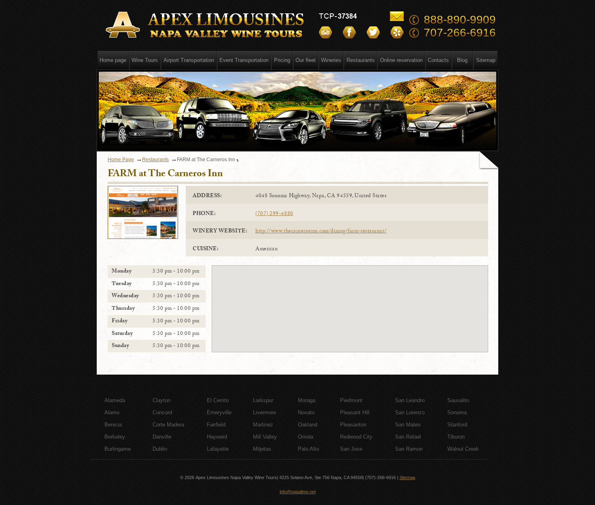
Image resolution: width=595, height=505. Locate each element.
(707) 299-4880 (274, 214)
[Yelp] (397, 32)
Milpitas (262, 449)
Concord (162, 412)
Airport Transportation (189, 60)
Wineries (331, 60)
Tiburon (456, 437)
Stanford (457, 425)
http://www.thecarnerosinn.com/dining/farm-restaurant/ (321, 231)
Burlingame (117, 449)
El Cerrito (218, 400)
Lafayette (218, 449)
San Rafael (408, 437)
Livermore (264, 412)
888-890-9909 (460, 19)
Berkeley (114, 437)
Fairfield (216, 425)
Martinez (263, 425)
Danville (162, 437)
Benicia (113, 425)
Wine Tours (145, 60)
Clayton (161, 400)
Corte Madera (168, 425)
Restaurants (360, 60)
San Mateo (408, 425)
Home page (113, 60)
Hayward (217, 437)
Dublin (160, 449)
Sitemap (485, 60)
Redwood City (356, 437)
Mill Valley (265, 437)
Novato (306, 412)
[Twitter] (373, 32)
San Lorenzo (410, 412)
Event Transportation (243, 60)
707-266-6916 (460, 32)
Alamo (111, 412)
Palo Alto (308, 449)
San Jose (351, 449)
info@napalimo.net (298, 491)
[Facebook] (349, 32)
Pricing (282, 60)
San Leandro (410, 400)
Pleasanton (353, 425)
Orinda (305, 437)
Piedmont (351, 400)
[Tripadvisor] (325, 32)
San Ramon (409, 449)
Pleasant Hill (355, 412)
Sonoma (457, 412)
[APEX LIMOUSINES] (206, 25)
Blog (462, 60)
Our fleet (305, 60)
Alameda (114, 400)
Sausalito (458, 400)
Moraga (306, 400)
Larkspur (263, 400)
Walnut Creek (463, 449)
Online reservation (401, 60)
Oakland (307, 425)
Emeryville (219, 412)
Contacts (438, 60)
